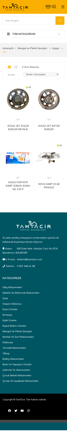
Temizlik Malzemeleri (14, 347)
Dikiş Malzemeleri (12, 287)
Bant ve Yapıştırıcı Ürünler (17, 364)
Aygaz (55, 48)
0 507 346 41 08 (26, 266)
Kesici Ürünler (10, 309)
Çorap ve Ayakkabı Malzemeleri (20, 380)
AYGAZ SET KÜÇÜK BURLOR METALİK (18, 127)
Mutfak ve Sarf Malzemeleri (18, 336)
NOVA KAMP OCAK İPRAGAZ (49, 185)
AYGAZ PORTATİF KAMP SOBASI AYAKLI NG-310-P (18, 186)
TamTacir (20, 399)
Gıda (5, 298)
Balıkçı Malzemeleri (13, 358)
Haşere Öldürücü (12, 303)
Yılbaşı (6, 353)
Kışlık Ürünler (10, 320)
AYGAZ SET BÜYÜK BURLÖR (49, 127)
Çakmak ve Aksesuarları (16, 369)
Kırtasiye (7, 314)
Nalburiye (8, 342)
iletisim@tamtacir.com (29, 259)
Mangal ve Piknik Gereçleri (32, 48)
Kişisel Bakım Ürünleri (14, 325)
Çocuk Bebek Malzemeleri (17, 375)
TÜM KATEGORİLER (23, 33)
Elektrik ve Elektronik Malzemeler (21, 292)
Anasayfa (8, 48)
